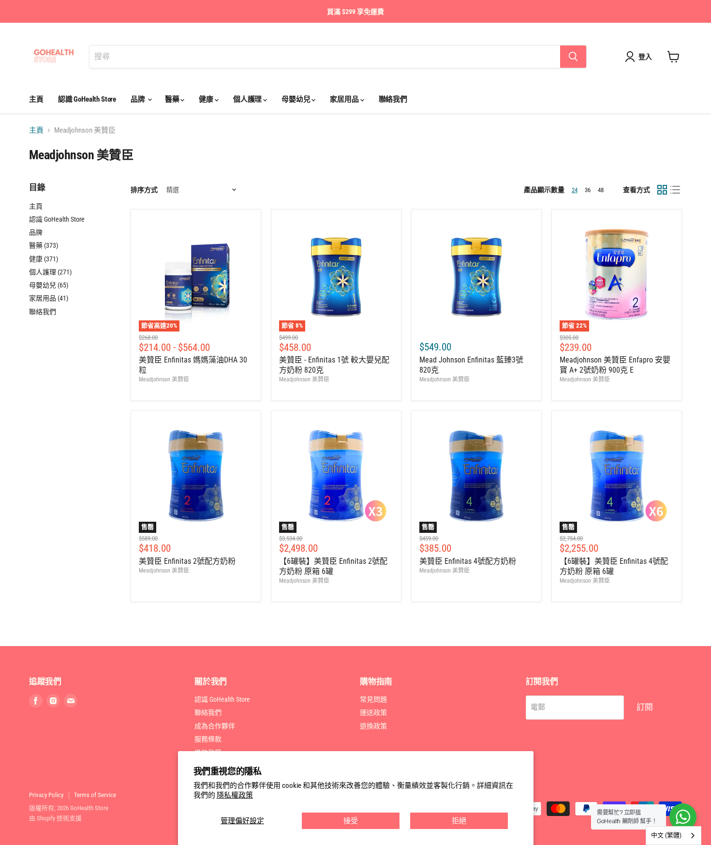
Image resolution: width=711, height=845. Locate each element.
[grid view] (662, 189)
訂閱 (645, 707)
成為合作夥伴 (214, 726)
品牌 (139, 99)
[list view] (675, 189)
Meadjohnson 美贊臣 (164, 379)
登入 (645, 56)
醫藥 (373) (43, 245)
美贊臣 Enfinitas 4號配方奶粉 (467, 561)
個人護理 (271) (50, 272)
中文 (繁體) (666, 835)
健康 (207, 99)
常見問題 (373, 699)
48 (601, 190)
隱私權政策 (235, 795)
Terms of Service (95, 795)
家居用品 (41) (48, 298)
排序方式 (144, 190)
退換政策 (373, 726)
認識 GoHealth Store (87, 99)
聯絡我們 (393, 99)
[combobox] (673, 835)
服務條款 (208, 739)
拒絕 (459, 820)
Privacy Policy (46, 795)
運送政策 (373, 712)
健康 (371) (43, 259)
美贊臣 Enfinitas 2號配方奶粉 (187, 561)
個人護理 (248, 99)
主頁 (36, 99)
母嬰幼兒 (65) (48, 285)
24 (575, 190)
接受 (350, 820)
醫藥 (173, 99)
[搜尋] (573, 56)
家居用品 (345, 99)
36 (588, 190)
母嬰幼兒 (296, 99)
